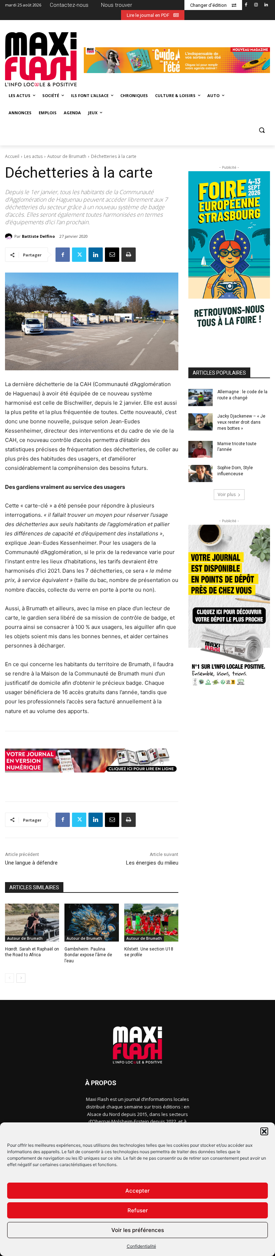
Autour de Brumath (66, 156)
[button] (264, 1131)
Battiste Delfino (38, 236)
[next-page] (20, 978)
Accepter (137, 1190)
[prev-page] (9, 978)
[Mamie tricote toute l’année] (200, 449)
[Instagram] (256, 5)
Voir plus (227, 494)
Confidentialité (141, 1246)
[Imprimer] (128, 254)
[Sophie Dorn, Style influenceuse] (200, 473)
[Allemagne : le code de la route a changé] (200, 397)
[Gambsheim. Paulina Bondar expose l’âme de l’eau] (91, 923)
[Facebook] (246, 5)
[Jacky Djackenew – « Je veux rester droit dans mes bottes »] (200, 421)
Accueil (12, 156)
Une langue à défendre (31, 863)
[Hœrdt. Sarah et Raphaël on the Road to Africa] (32, 923)
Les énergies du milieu (152, 863)
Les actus (33, 156)
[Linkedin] (266, 5)
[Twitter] (79, 254)
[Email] (112, 254)
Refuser (137, 1210)
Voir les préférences (137, 1230)
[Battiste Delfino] (9, 236)
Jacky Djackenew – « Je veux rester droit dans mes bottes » (241, 422)
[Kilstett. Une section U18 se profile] (151, 923)
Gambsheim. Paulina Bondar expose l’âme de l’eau (88, 955)
